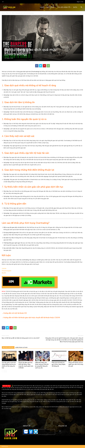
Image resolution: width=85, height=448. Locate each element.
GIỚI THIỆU (50, 7)
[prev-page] (3, 371)
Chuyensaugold (6, 271)
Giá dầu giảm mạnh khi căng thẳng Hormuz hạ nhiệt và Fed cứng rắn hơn (9, 365)
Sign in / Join (80, 2)
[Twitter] (40, 65)
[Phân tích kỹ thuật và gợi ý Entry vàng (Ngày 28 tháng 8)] (59, 356)
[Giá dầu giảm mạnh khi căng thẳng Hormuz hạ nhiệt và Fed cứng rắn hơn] (9, 356)
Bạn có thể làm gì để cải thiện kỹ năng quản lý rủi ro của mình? (21, 338)
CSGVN (4, 268)
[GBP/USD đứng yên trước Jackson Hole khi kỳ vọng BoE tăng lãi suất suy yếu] (42, 356)
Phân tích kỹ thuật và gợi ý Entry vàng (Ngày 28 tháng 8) (58, 364)
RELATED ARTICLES (8, 347)
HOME (42, 7)
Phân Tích (8, 13)
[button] (81, 7)
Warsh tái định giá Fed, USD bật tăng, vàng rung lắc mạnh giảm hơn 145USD (25, 365)
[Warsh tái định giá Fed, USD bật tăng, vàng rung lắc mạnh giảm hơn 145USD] (25, 356)
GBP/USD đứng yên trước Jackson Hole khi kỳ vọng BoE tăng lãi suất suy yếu (42, 365)
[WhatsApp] (48, 65)
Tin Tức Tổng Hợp (20, 45)
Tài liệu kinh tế (13, 45)
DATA (75, 7)
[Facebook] (3, 2)
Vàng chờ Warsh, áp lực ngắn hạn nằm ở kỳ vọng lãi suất (75, 364)
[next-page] (5, 371)
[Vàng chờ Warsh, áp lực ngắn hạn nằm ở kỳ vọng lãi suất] (75, 356)
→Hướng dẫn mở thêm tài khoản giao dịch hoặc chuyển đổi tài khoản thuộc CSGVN (31, 317)
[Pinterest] (44, 65)
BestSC (4, 273)
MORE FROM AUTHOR (21, 347)
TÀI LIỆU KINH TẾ (64, 7)
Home (3, 13)
